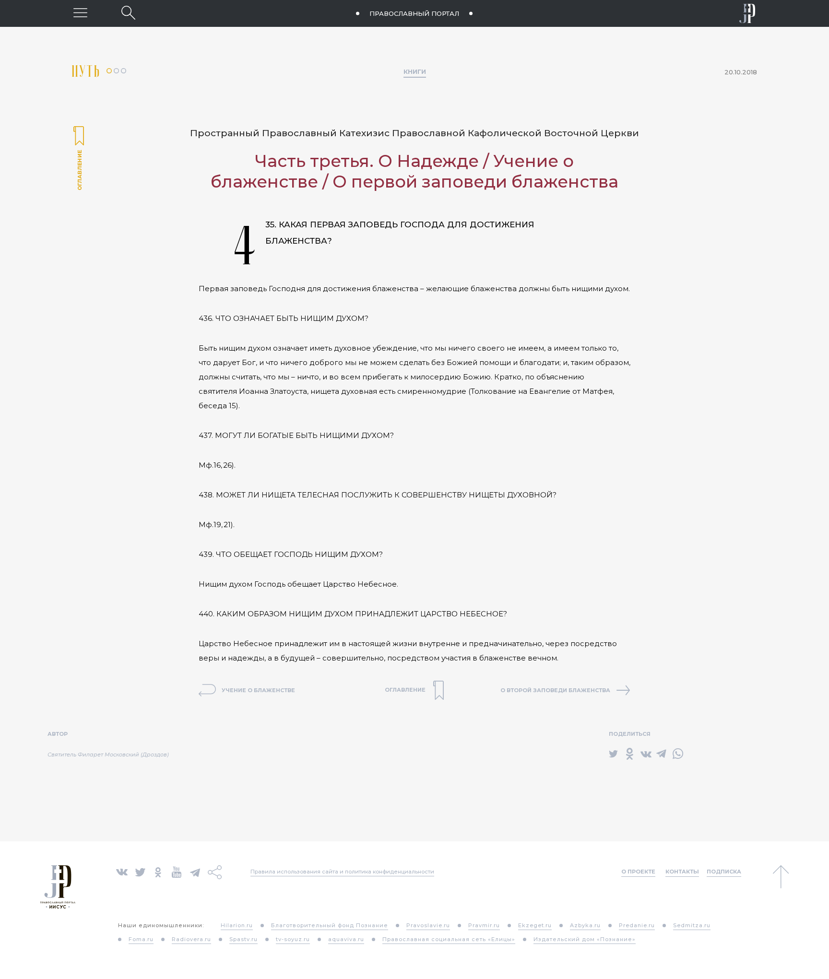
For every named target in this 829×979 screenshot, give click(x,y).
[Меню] (80, 13)
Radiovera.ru (191, 939)
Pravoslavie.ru (428, 925)
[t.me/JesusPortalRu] (195, 871)
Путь (89, 71)
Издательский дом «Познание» (584, 939)
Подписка (724, 871)
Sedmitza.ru (692, 925)
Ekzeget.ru (535, 925)
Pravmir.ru (484, 925)
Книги (414, 71)
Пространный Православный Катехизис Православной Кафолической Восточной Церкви (414, 133)
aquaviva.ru (346, 939)
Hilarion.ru (237, 925)
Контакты (682, 871)
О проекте (638, 871)
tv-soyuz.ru (293, 939)
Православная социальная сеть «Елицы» (448, 939)
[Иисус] (747, 13)
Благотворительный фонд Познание (329, 925)
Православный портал (414, 13)
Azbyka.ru (585, 925)
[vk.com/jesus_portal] (122, 871)
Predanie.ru (637, 925)
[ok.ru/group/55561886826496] (158, 871)
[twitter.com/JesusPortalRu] (140, 871)
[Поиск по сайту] (128, 13)
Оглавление (78, 159)
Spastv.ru (243, 939)
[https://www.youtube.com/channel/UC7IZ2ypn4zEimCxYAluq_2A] (176, 871)
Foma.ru (141, 939)
